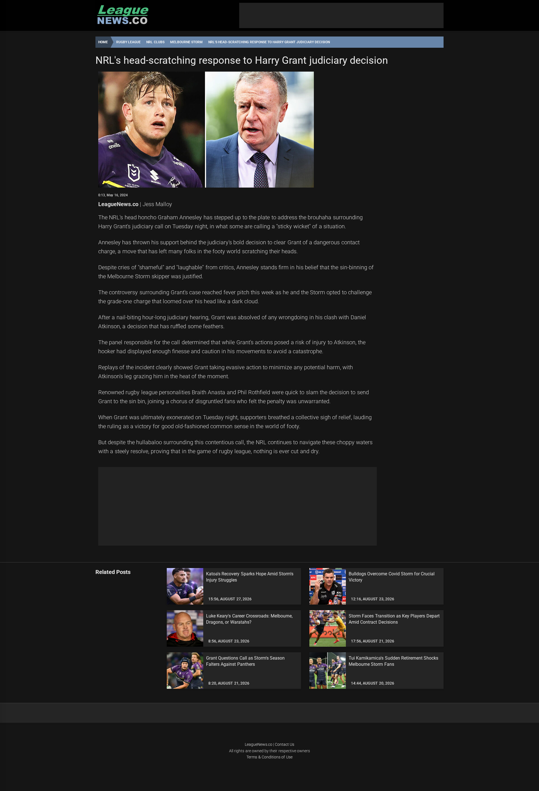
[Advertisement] (341, 15)
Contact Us (284, 744)
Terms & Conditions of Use (269, 757)
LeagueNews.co (118, 204)
